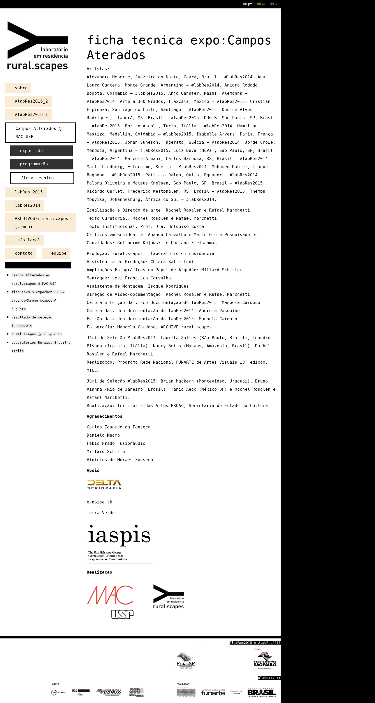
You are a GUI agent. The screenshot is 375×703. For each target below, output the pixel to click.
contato (24, 253)
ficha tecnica (37, 178)
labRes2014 (27, 205)
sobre (21, 87)
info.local (27, 240)
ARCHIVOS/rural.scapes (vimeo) (41, 222)
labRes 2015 (29, 192)
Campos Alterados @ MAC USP (38, 132)
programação (34, 164)
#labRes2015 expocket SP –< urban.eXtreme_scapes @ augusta (38, 300)
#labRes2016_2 (31, 101)
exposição (31, 150)
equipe (59, 253)
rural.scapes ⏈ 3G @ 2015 (36, 334)
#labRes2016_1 (31, 114)
